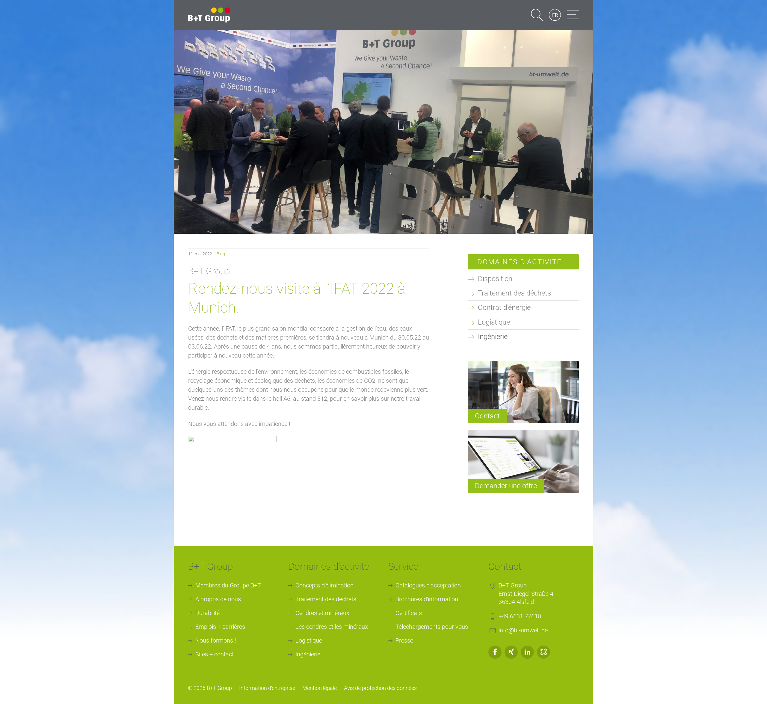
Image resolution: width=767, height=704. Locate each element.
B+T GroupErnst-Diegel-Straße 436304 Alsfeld (526, 593)
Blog (221, 253)
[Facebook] (495, 652)
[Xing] (511, 652)
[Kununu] (543, 652)
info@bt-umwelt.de (523, 630)
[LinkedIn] (527, 652)
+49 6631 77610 (520, 616)
